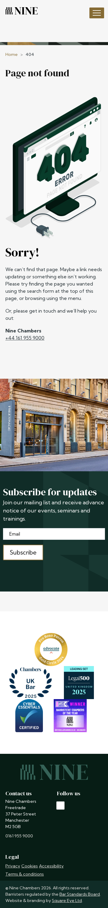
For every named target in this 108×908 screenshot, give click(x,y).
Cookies (29, 866)
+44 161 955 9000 (24, 338)
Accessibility (51, 866)
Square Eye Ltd (67, 900)
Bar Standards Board (79, 894)
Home (11, 54)
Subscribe (23, 552)
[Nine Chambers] (21, 10)
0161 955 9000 (19, 836)
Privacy (12, 866)
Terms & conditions (24, 874)
